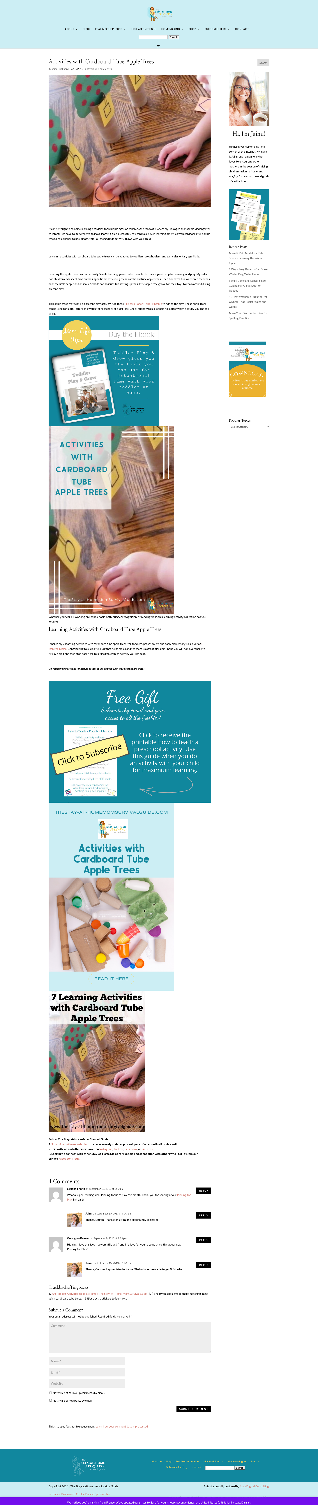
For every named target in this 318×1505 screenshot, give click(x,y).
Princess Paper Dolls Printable (143, 303)
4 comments (105, 68)
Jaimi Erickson (60, 68)
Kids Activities (142, 29)
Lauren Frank (76, 1188)
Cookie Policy (84, 1494)
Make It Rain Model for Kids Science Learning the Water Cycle (246, 258)
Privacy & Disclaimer (61, 1494)
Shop (192, 29)
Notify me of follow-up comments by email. (79, 1392)
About (69, 29)
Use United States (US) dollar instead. (218, 1502)
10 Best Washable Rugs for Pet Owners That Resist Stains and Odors (248, 301)
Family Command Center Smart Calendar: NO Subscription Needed (247, 285)
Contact (242, 29)
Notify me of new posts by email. (72, 1400)
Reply (204, 1190)
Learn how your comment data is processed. (122, 1426)
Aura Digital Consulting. (254, 1486)
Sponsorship (102, 1494)
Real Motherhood (109, 29)
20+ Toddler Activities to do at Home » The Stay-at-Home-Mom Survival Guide (99, 1293)
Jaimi (88, 1213)
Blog (86, 29)
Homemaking (170, 29)
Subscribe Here (216, 29)
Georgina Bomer (78, 1238)
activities (90, 68)
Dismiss (246, 1502)
